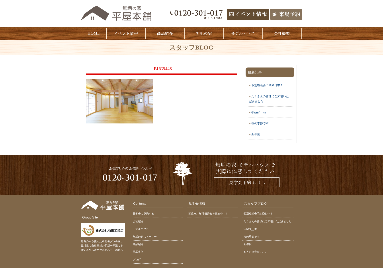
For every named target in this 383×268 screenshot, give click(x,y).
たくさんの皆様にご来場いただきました (267, 221)
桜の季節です (260, 123)
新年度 (255, 134)
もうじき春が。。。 (256, 251)
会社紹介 (138, 221)
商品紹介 (138, 244)
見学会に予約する (143, 213)
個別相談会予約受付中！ (267, 85)
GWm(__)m (258, 112)
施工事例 (138, 251)
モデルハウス (141, 228)
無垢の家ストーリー (145, 236)
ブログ (137, 259)
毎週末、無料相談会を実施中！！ (208, 213)
